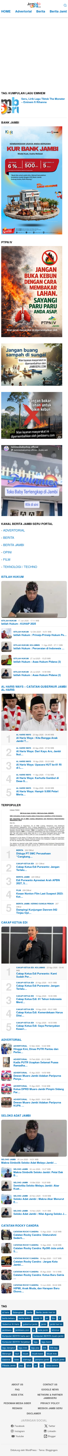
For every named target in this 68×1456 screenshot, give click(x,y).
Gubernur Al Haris (10, 1324)
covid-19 (38, 1318)
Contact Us (50, 1384)
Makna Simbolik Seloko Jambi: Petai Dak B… (38, 1174)
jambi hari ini (56, 1324)
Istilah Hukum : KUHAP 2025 (18, 623)
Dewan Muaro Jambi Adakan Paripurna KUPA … (37, 1104)
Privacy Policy (50, 1403)
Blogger (52, 1436)
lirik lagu (54, 1347)
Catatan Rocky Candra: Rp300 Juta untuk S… (38, 1250)
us (41, 1365)
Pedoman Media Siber (17, 1403)
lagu (36, 1341)
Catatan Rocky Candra (20, 1225)
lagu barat (46, 1341)
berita (29, 1312)
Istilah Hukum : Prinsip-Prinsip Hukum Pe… (40, 634)
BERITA (8, 537)
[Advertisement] (34, 53)
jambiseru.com (22, 1329)
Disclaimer (34, 1413)
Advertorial (11, 1040)
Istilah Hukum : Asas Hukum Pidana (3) (37, 661)
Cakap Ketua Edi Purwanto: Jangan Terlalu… (37, 868)
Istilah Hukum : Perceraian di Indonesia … (38, 648)
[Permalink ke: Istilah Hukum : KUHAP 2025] (34, 599)
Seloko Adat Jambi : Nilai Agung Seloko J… (40, 1213)
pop (21, 1365)
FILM (6, 559)
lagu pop (35, 1347)
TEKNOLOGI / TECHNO (20, 566)
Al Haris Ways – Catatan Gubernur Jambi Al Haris (33, 688)
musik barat (37, 1353)
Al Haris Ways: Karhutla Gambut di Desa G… (37, 779)
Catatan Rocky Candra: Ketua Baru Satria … (38, 1276)
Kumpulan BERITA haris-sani (16, 1335)
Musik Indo (52, 1353)
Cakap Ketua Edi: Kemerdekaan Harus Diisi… (39, 1014)
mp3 (17, 1353)
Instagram (20, 1431)
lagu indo (22, 1347)
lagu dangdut (8, 1347)
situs (29, 1365)
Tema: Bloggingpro (48, 1450)
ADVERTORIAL (14, 530)
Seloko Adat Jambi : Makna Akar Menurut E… (38, 1200)
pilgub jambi (59, 1359)
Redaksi (17, 1408)
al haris (5, 1312)
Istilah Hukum (12, 577)
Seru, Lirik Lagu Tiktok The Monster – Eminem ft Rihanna (43, 100)
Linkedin (52, 1431)
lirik (44, 1347)
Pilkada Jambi (9, 1365)
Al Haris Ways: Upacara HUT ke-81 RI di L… (39, 766)
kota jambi (43, 1329)
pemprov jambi (42, 1359)
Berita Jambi (23, 877)
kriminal (55, 1329)
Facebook (20, 1426)
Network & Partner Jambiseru (50, 1396)
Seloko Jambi (8, 1159)
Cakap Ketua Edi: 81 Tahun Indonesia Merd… (39, 1000)
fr (59, 1318)
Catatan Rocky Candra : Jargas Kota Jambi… (35, 1263)
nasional (6, 1359)
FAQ (17, 1389)
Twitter (51, 1426)
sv (36, 1365)
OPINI (7, 552)
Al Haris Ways (23, 734)
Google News (50, 1389)
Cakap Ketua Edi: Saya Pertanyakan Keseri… (38, 1027)
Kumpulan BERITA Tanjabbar (16, 1341)
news (16, 1359)
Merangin (6, 1353)
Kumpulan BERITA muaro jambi (48, 1335)
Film (18, 890)
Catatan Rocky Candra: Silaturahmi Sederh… (34, 1236)
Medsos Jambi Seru (50, 1408)
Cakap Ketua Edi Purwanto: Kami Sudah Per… (36, 975)
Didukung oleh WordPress (23, 1450)
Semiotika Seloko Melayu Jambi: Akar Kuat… (36, 1187)
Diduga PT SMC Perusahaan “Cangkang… (33, 855)
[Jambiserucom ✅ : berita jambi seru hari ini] (34, 4)
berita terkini (24, 1318)
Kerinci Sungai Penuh (42, 903)
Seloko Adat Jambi (16, 1115)
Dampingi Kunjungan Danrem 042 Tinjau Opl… (36, 911)
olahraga (27, 1359)
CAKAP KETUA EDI (14, 922)
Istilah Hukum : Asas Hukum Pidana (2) (37, 675)
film (53, 1318)
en (47, 1318)
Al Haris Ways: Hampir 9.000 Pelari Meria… (37, 793)
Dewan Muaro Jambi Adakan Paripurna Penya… (37, 1077)
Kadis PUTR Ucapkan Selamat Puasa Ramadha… (35, 1064)
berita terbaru (8, 1318)
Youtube (20, 1436)
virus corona (52, 1365)
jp (34, 1329)
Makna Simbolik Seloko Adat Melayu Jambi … (29, 1162)
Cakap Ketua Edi (25, 863)
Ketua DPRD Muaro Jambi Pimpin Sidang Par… (38, 1090)
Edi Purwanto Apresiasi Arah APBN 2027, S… (38, 882)
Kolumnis (35, 645)
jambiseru (7, 1329)
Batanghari (18, 1312)
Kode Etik (17, 1394)
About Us (17, 1384)
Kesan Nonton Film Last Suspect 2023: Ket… (39, 895)
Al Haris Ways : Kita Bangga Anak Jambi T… (37, 739)
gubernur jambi (30, 1324)
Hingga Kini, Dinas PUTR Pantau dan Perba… (35, 1050)
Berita (19, 850)
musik (25, 1353)
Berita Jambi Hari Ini (45, 1312)
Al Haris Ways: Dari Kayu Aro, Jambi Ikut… (38, 753)
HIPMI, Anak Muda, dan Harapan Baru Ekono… (36, 1290)
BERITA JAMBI (13, 544)
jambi (43, 1324)
